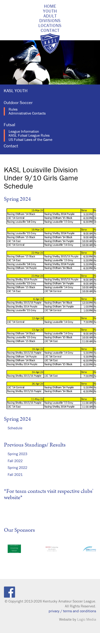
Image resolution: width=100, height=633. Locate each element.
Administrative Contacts (27, 113)
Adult (50, 16)
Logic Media (86, 619)
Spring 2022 (17, 467)
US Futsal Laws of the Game (30, 139)
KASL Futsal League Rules (29, 135)
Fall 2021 (15, 474)
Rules (13, 109)
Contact (50, 30)
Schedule (15, 428)
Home (50, 6)
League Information (24, 131)
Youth (50, 11)
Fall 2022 (15, 460)
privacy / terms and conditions (72, 611)
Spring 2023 (17, 453)
